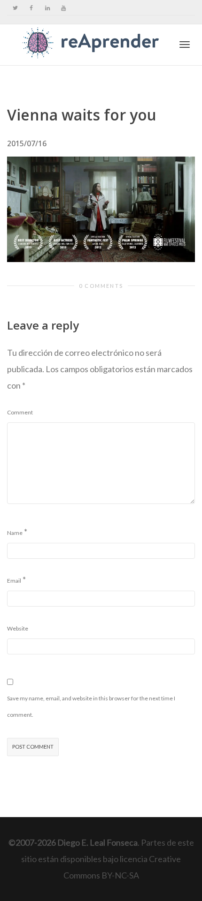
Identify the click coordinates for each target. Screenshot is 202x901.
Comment (20, 412)
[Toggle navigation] (184, 45)
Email (14, 580)
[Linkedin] (47, 7)
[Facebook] (31, 7)
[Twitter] (15, 7)
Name (15, 532)
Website (17, 628)
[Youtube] (63, 7)
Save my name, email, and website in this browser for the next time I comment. (91, 706)
